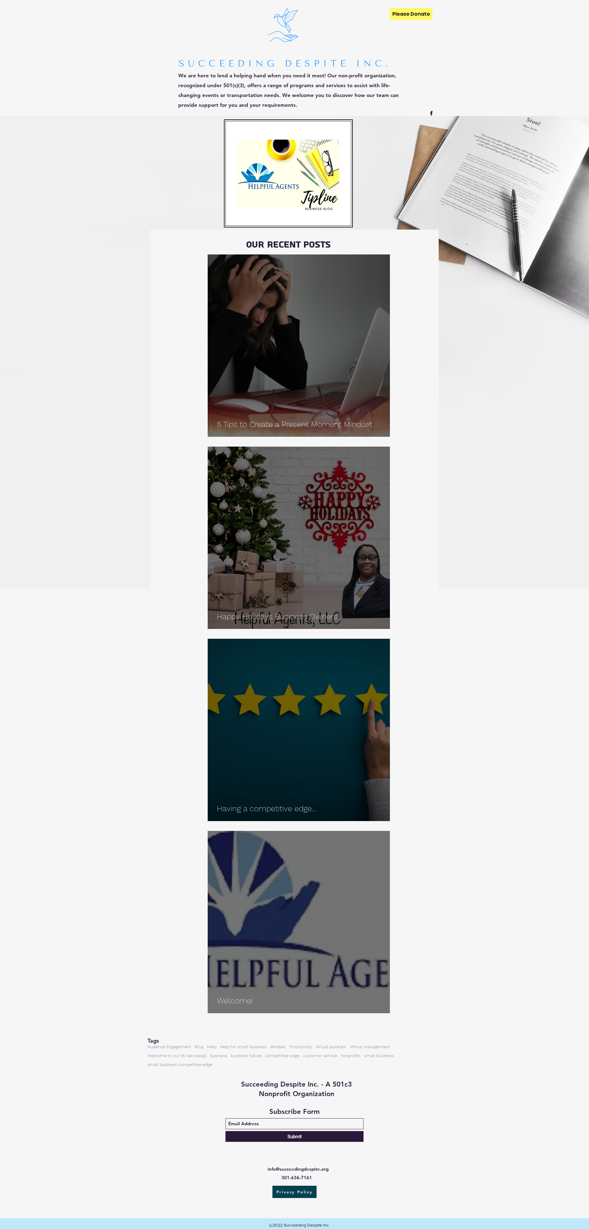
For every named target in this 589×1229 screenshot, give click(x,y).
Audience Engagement (169, 1046)
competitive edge (282, 1055)
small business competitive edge (180, 1064)
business (218, 1055)
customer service (320, 1055)
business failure (246, 1055)
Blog (199, 1046)
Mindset (278, 1046)
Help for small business (243, 1046)
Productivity (300, 1046)
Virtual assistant (331, 1046)
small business (379, 1055)
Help (211, 1046)
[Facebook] (431, 113)
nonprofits (350, 1055)
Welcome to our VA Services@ (177, 1055)
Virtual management (370, 1046)
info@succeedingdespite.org (298, 1169)
